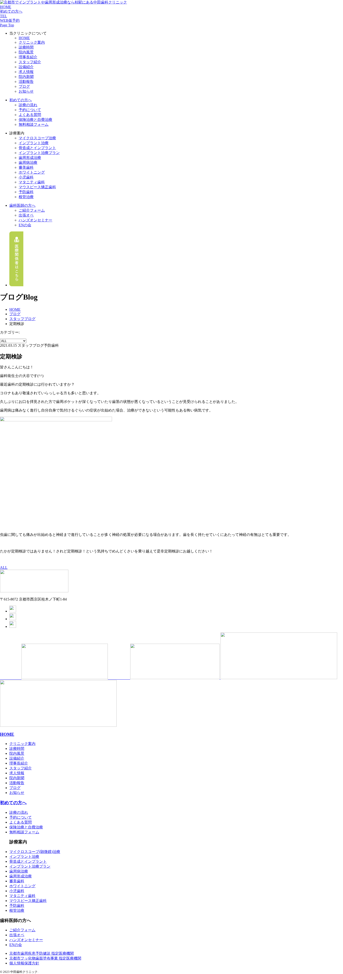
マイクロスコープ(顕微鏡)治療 (34, 852)
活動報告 (26, 82)
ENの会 (25, 225)
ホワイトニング (32, 172)
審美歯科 (26, 167)
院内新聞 (26, 77)
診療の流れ (28, 105)
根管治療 (26, 197)
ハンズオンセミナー (35, 220)
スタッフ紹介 (30, 62)
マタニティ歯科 (32, 182)
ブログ (24, 86)
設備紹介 (26, 67)
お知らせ (26, 91)
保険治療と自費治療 (35, 120)
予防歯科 (16, 906)
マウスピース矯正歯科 (37, 187)
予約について (30, 110)
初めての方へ (11, 11)
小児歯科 (26, 177)
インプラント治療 (34, 143)
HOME (5, 7)
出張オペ (26, 215)
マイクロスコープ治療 (37, 138)
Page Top (7, 25)
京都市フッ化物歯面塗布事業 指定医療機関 (45, 958)
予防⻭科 (26, 192)
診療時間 (26, 47)
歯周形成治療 (30, 158)
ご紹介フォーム (32, 210)
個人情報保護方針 (24, 963)
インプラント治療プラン (29, 866)
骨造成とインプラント (28, 861)
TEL (3, 16)
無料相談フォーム (34, 124)
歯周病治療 (28, 162)
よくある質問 (30, 115)
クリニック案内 (32, 42)
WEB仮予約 (10, 20)
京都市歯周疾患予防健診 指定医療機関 (41, 953)
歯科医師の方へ (22, 205)
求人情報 (26, 72)
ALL (3, 567)
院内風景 (26, 52)
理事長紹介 (28, 57)
